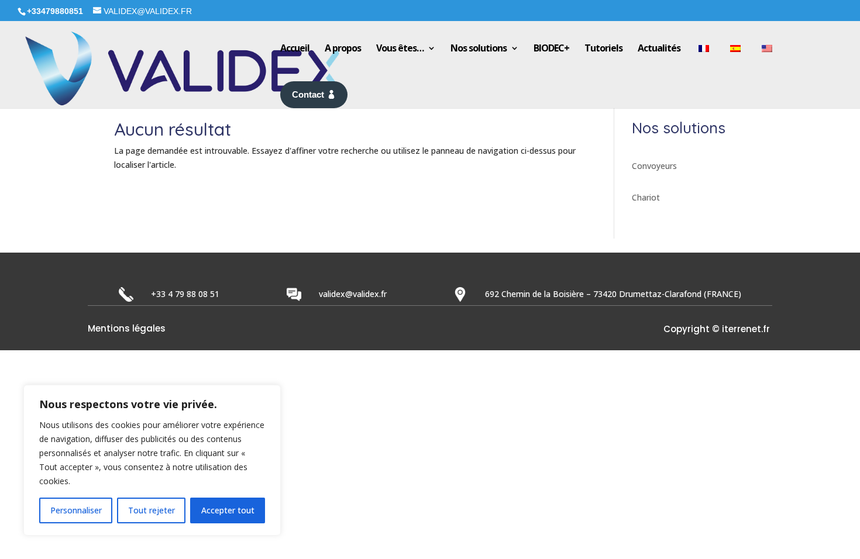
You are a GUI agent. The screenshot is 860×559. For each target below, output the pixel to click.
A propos (343, 48)
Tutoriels (603, 48)
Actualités (659, 48)
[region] (152, 460)
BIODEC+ (551, 48)
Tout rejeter (151, 510)
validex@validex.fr (353, 293)
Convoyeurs (654, 165)
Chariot (646, 197)
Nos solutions (478, 48)
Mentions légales (127, 329)
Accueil (294, 48)
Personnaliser (76, 510)
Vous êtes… (400, 48)
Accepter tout (227, 510)
